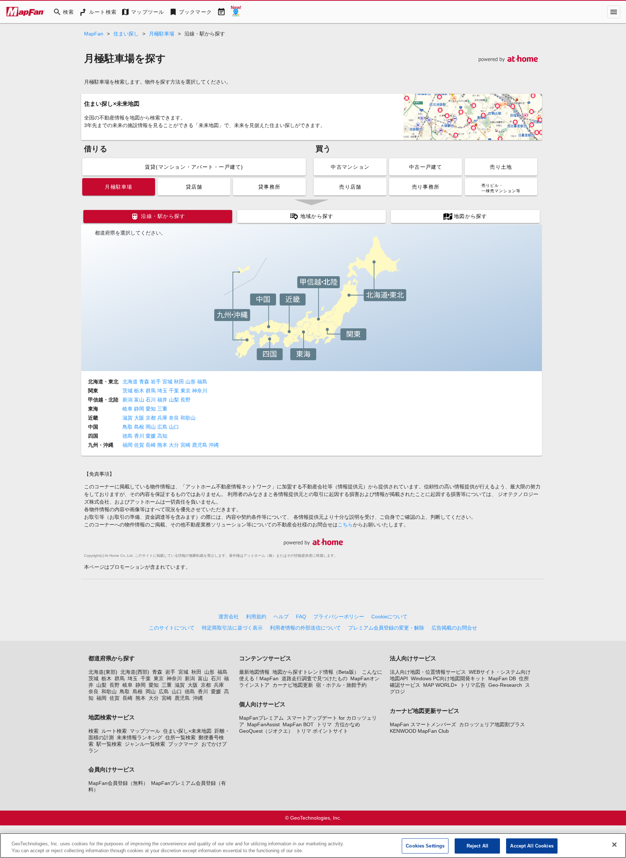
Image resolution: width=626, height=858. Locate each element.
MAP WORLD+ (440, 685)
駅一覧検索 (109, 744)
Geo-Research (505, 685)
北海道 (130, 381)
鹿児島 (200, 445)
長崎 (151, 445)
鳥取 (128, 427)
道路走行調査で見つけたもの (314, 678)
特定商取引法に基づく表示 (232, 628)
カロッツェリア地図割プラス (492, 724)
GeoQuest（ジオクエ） (266, 731)
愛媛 (151, 436)
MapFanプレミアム (261, 718)
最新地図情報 (254, 672)
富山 (140, 400)
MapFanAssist (263, 724)
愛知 (151, 409)
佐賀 (140, 445)
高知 (163, 436)
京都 (151, 418)
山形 (191, 381)
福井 (163, 400)
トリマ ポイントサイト (322, 731)
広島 (163, 427)
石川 (151, 400)
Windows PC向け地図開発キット (448, 678)
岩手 (156, 381)
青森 (145, 381)
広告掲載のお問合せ (454, 628)
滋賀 (128, 418)
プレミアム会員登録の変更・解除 (386, 628)
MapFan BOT (298, 724)
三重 (163, 409)
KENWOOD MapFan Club (419, 731)
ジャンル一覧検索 (145, 744)
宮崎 (186, 445)
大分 (174, 445)
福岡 (128, 445)
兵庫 (163, 418)
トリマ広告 (472, 685)
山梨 (174, 400)
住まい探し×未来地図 (187, 731)
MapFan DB (502, 678)
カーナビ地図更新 (292, 685)
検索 (93, 731)
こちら (345, 524)
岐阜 (128, 409)
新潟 (128, 400)
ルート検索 (114, 731)
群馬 (151, 391)
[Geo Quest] (236, 12)
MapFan (93, 34)
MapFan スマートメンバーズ (423, 724)
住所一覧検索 (180, 737)
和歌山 (188, 418)
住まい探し (126, 34)
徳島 (128, 436)
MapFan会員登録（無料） (118, 783)
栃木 (140, 391)
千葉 (174, 391)
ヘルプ (281, 616)
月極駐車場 (161, 34)
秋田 (179, 381)
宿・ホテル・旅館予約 (341, 685)
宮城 (168, 381)
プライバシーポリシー (338, 616)
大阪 (140, 418)
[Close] (614, 845)
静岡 (140, 409)
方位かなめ (347, 724)
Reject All (477, 846)
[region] (313, 845)
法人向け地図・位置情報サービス (428, 672)
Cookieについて (389, 616)
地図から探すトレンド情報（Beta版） (315, 672)
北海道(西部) (134, 672)
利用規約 (256, 616)
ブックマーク (183, 744)
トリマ (324, 724)
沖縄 (214, 445)
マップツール (145, 731)
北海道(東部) (102, 672)
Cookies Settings (425, 846)
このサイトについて (172, 628)
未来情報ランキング (139, 737)
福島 (203, 381)
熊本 (163, 445)
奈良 (174, 418)
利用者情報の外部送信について (305, 628)
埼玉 (163, 391)
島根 (140, 427)
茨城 (128, 391)
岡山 (151, 427)
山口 (174, 427)
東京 (186, 391)
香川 (140, 436)
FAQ (301, 616)
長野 (186, 400)
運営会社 (228, 616)
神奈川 (200, 391)
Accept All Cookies (531, 846)
